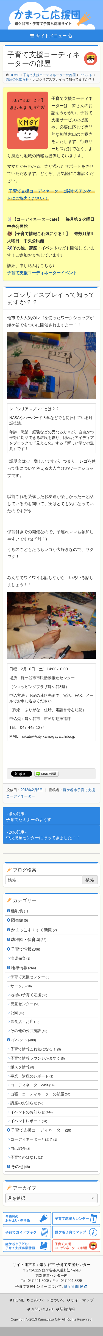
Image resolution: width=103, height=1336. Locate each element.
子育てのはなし (26, 1157)
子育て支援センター (29, 977)
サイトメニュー (51, 35)
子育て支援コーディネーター (41, 1130)
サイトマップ (82, 1300)
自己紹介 (20, 1148)
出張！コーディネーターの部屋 (40, 1094)
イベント (23, 1040)
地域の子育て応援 (28, 995)
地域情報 (23, 967)
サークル (21, 986)
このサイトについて (47, 1300)
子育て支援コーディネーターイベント (42, 272)
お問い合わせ (42, 1309)
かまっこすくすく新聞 (34, 929)
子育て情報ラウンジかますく (37, 1058)
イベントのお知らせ (31, 1112)
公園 (17, 1012)
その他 (20, 1166)
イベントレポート (28, 1121)
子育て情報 (25, 949)
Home (15, 75)
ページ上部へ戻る (94, 1327)
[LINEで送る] (46, 774)
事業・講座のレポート (31, 1076)
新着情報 (67, 1309)
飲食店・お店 (24, 1021)
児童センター (24, 1004)
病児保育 (20, 958)
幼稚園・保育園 (28, 939)
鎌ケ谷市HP (73, 1286)
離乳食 (19, 910)
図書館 (19, 920)
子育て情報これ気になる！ (35, 1049)
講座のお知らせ (26, 1103)
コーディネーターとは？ (33, 1139)
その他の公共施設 (28, 1030)
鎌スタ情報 (22, 1067)
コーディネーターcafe (32, 1085)
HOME (18, 1300)
